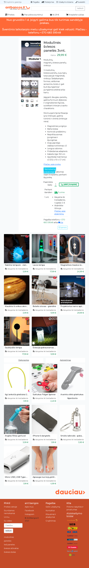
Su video (8, 521)
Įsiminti (63, 228)
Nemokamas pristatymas (50, 170)
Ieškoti (80, 8)
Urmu (7, 517)
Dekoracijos (23, 360)
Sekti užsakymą (53, 507)
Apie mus (29, 507)
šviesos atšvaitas (11, 548)
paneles (7, 541)
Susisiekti (81, 2)
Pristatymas (49, 2)
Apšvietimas (65, 360)
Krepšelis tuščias (76, 15)
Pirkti (7, 503)
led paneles (9, 545)
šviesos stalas (10, 552)
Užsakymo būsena (65, 2)
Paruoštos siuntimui (33, 15)
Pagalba (35, 2)
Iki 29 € (55, 15)
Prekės (10, 15)
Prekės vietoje (10, 507)
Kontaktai (50, 510)
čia (61, 222)
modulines (9, 537)
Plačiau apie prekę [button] (52, 164)
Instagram (29, 514)
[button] (21, 94)
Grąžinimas (51, 521)
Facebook (29, 510)
